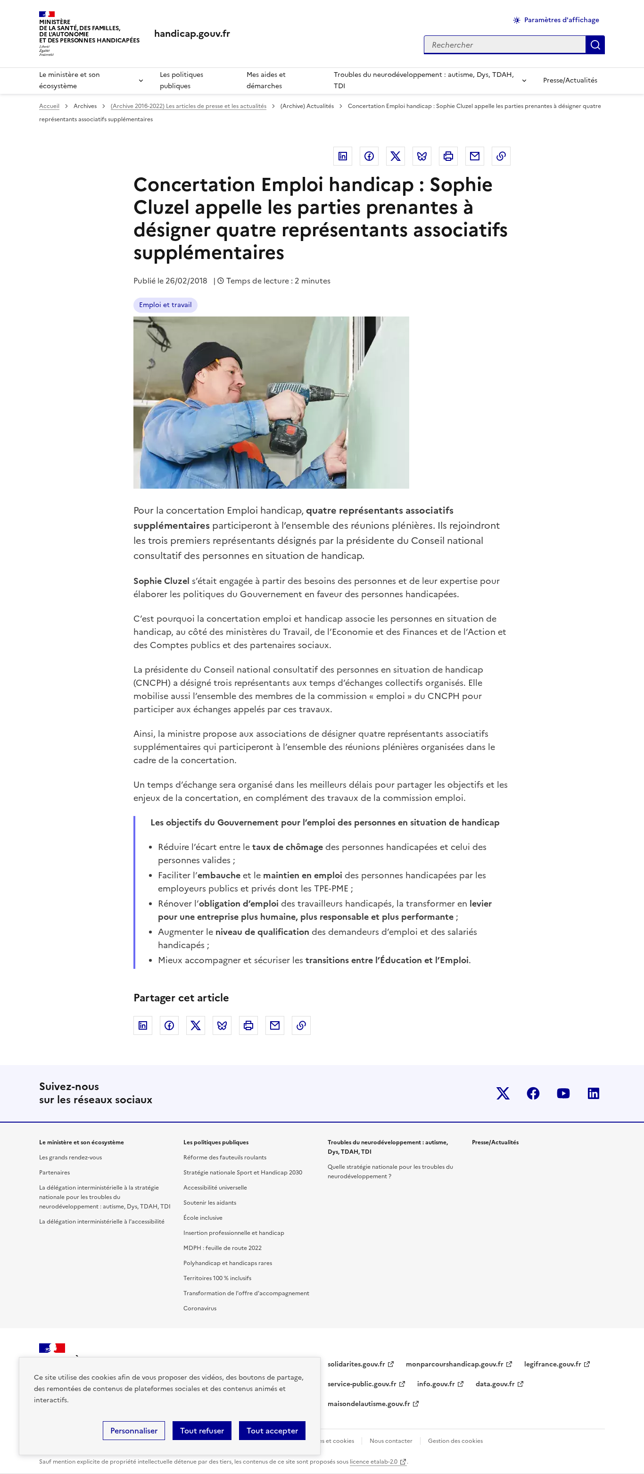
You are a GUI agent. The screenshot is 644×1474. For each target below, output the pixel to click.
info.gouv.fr (436, 1384)
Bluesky (422, 156)
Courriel (474, 156)
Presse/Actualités (570, 80)
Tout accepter (272, 1430)
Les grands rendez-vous (70, 1157)
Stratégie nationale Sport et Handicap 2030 (242, 1172)
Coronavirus (199, 1308)
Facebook (369, 156)
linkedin (593, 1093)
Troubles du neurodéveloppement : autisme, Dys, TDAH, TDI (424, 80)
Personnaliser (133, 1430)
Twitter (395, 156)
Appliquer (595, 44)
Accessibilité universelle (215, 1187)
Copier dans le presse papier (501, 156)
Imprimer (448, 156)
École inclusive (203, 1218)
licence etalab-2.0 (373, 1461)
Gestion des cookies (455, 1441)
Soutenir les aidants (209, 1203)
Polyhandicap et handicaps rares (227, 1263)
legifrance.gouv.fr (552, 1364)
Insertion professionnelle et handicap (233, 1233)
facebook (533, 1093)
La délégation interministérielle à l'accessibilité (102, 1221)
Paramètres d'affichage (561, 20)
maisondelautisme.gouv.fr (369, 1404)
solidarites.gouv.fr (356, 1364)
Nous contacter (391, 1441)
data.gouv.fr (495, 1384)
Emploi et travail (165, 305)
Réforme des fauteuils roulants (224, 1157)
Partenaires (54, 1172)
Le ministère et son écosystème (69, 80)
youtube (563, 1093)
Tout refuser (202, 1430)
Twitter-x (503, 1093)
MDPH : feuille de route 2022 (222, 1248)
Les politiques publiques (181, 80)
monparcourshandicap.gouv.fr (455, 1364)
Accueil (49, 106)
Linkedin (342, 156)
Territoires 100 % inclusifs (217, 1278)
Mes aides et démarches (266, 80)
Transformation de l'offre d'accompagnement (246, 1293)
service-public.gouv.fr (362, 1384)
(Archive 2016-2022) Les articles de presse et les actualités (188, 106)
